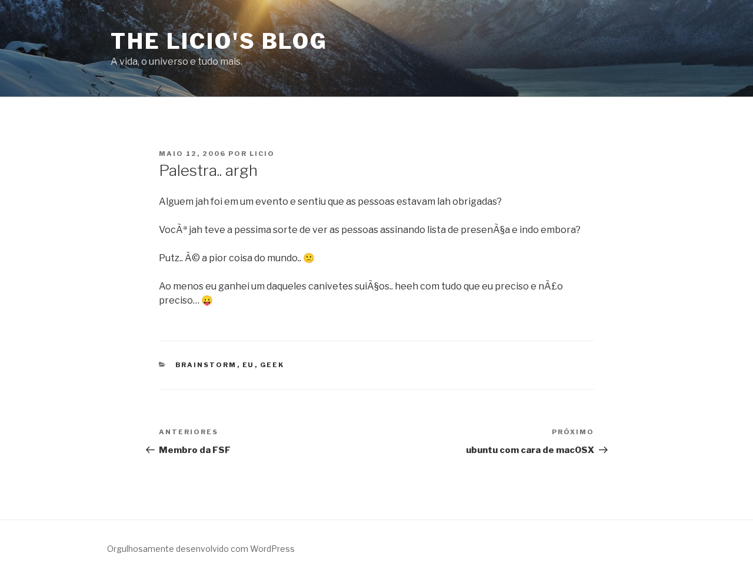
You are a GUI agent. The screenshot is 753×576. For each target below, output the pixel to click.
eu (248, 365)
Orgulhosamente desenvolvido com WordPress (201, 549)
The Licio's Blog (219, 41)
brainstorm (206, 365)
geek (272, 365)
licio (262, 153)
